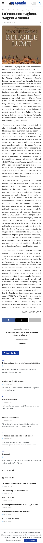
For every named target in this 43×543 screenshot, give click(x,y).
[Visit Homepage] (18, 3)
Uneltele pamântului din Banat (13, 381)
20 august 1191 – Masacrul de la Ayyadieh (19, 483)
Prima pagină (6, 10)
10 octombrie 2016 (8, 22)
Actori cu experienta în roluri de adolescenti (17, 436)
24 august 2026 (7, 486)
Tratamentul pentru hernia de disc (15, 491)
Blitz (4, 360)
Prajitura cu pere (8, 498)
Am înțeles (30, 540)
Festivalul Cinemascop (10, 418)
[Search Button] (40, 3)
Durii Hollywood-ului (9, 399)
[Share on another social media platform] (35, 320)
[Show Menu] (3, 3)
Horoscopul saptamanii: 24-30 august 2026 (20, 505)
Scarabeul (6, 454)
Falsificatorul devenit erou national (16, 512)
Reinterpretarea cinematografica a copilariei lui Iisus (21, 363)
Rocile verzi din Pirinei (10, 519)
